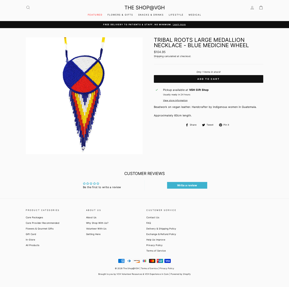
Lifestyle (176, 14)
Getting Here (93, 234)
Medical (195, 14)
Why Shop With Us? (97, 223)
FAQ (148, 223)
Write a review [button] (187, 185)
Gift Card (31, 234)
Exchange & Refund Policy (161, 234)
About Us (91, 217)
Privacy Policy (154, 245)
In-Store (30, 239)
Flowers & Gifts (120, 14)
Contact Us (152, 217)
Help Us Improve (155, 239)
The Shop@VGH (144, 7)
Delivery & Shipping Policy (161, 228)
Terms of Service (156, 250)
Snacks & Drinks (151, 14)
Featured (95, 14)
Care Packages (34, 217)
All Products (32, 245)
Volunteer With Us (96, 228)
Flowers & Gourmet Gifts (40, 228)
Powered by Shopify (181, 274)
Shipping (159, 56)
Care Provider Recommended (42, 223)
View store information (175, 100)
